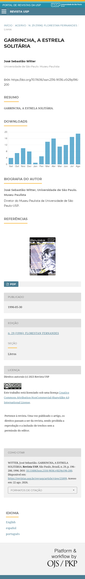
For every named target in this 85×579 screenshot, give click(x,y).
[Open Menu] (4, 12)
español (11, 528)
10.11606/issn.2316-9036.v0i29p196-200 (49, 470)
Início (8, 25)
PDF (12, 284)
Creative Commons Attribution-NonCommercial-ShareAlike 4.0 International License (36, 397)
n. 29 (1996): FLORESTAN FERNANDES (52, 25)
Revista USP (19, 11)
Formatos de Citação (26, 490)
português (13, 534)
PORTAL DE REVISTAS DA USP (22, 5)
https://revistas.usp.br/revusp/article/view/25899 (37, 478)
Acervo (20, 25)
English (11, 522)
